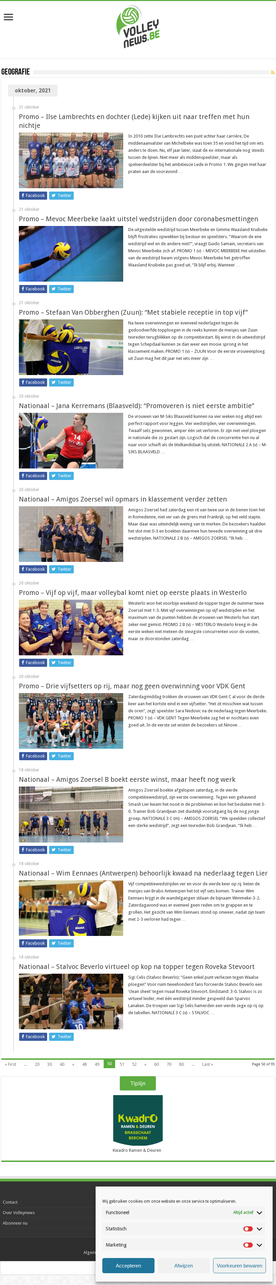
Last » (207, 1064)
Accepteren (128, 1265)
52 (134, 1064)
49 (97, 1064)
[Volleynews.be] (138, 25)
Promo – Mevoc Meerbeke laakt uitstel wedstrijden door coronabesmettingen (138, 219)
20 (37, 1064)
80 (181, 1064)
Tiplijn (137, 1083)
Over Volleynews (19, 1212)
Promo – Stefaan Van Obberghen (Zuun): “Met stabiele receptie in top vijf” (133, 312)
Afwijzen (183, 1265)
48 (84, 1064)
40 (62, 1064)
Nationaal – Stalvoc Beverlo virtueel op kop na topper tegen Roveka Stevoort (137, 967)
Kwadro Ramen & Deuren (137, 1150)
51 (121, 1064)
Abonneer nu (15, 1223)
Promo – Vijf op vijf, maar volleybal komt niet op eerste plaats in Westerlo (133, 593)
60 (156, 1064)
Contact (10, 1202)
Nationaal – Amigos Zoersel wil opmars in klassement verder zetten (123, 499)
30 (49, 1064)
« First (10, 1064)
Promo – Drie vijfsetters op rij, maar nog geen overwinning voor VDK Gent (132, 686)
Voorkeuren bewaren (239, 1265)
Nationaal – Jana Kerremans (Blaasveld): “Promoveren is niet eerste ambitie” (136, 406)
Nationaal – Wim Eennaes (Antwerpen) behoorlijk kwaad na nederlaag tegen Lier (143, 873)
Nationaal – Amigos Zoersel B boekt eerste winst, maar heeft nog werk (127, 779)
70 (169, 1064)
